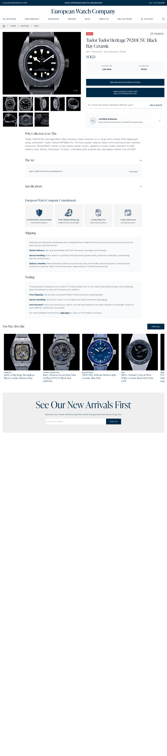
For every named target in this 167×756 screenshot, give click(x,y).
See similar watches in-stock (125, 82)
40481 (36, 26)
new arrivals (32, 19)
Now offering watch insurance (83, 3)
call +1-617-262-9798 (156, 3)
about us (104, 19)
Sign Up (113, 421)
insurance (53, 19)
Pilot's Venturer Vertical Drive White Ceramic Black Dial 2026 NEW (137, 378)
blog (87, 19)
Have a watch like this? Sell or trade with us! (125, 92)
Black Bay (25, 26)
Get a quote (156, 105)
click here (64, 313)
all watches (9, 19)
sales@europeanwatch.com (15, 3)
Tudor (13, 26)
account (148, 19)
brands (72, 19)
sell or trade (125, 19)
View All (155, 326)
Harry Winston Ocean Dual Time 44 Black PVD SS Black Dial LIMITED (59, 378)
